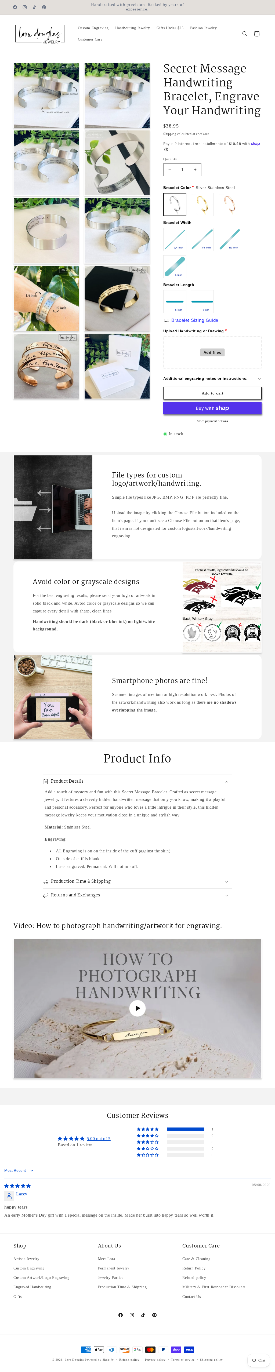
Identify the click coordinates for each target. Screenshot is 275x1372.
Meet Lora (106, 1259)
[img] (17, 1186)
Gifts (17, 1297)
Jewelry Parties (110, 1278)
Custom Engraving (29, 1268)
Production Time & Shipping (122, 1287)
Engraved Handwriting (32, 1287)
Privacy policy (155, 1359)
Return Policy (193, 1268)
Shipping (169, 134)
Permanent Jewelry (113, 1268)
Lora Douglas (74, 1359)
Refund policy (194, 1278)
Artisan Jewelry (26, 1259)
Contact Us (191, 1297)
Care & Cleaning (196, 1259)
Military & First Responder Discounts (213, 1287)
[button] (245, 34)
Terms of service (182, 1359)
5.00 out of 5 (99, 1138)
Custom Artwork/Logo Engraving (41, 1278)
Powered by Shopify (99, 1359)
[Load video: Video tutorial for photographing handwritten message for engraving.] (137, 1008)
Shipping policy (211, 1359)
